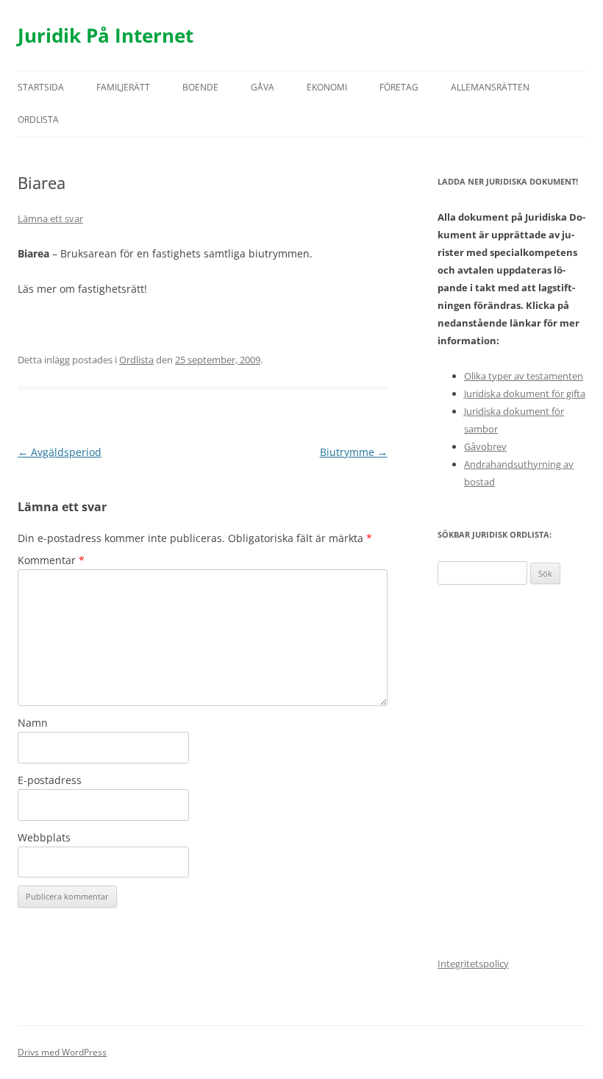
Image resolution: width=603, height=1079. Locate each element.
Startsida (41, 87)
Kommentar (51, 560)
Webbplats (44, 837)
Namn (33, 723)
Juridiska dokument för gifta (524, 393)
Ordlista (38, 119)
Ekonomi (327, 87)
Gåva (262, 87)
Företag (398, 87)
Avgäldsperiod (59, 452)
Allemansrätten (490, 87)
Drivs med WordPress (62, 1052)
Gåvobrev (485, 446)
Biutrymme (354, 452)
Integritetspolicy (473, 963)
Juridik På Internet (105, 35)
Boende (200, 87)
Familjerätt (123, 87)
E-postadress (50, 780)
